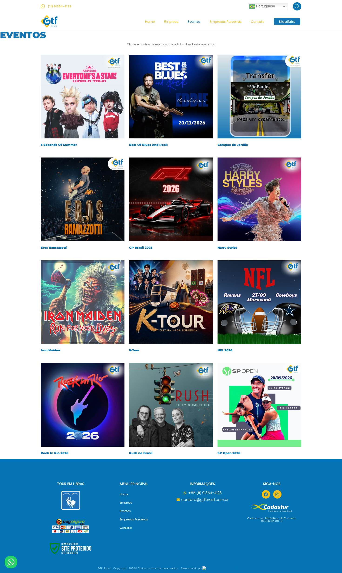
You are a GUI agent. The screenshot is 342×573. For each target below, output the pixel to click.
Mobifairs (287, 21)
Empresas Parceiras (225, 21)
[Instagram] (277, 494)
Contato (258, 21)
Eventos (194, 21)
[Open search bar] (297, 6)
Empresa (171, 21)
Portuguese (265, 6)
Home (150, 21)
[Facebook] (266, 494)
